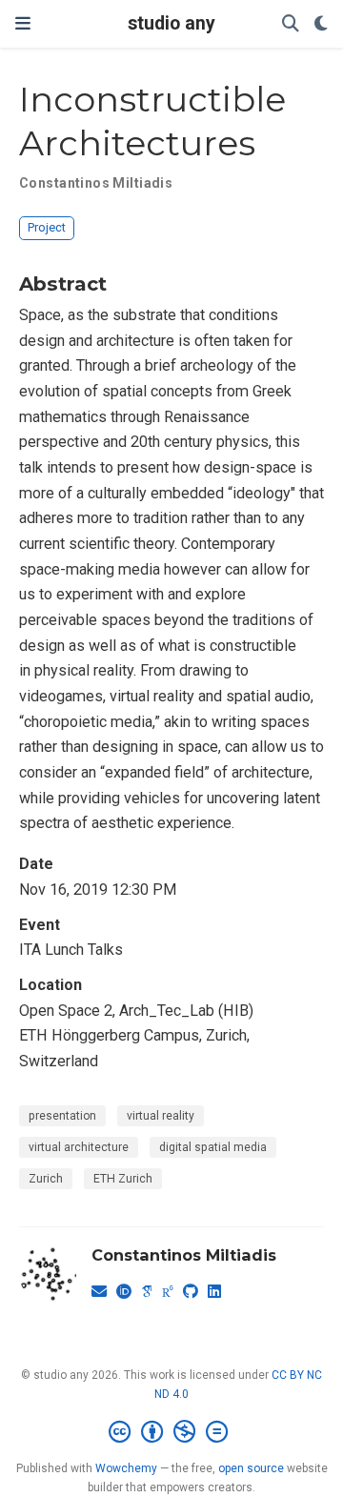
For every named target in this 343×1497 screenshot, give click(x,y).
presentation (62, 1116)
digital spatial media (213, 1147)
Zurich (46, 1178)
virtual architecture (79, 1147)
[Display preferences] (321, 24)
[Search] (290, 24)
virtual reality (160, 1116)
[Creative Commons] (172, 1432)
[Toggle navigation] (22, 23)
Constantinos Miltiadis (95, 183)
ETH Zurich (122, 1178)
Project (47, 227)
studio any (171, 23)
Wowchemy (126, 1468)
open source (251, 1468)
